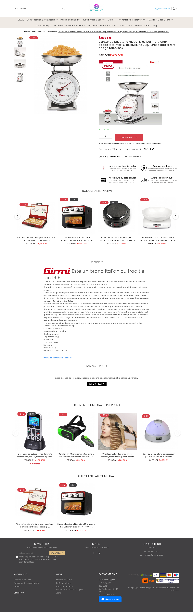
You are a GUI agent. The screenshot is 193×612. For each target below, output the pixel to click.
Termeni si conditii (22, 579)
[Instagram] (99, 553)
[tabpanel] (60, 74)
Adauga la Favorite (110, 156)
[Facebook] (93, 553)
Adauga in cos (129, 137)
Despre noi (19, 593)
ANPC (58, 593)
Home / (27, 32)
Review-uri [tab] (96, 366)
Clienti (59, 574)
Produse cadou (142, 25)
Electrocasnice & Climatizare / (44, 32)
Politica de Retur (63, 583)
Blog (155, 25)
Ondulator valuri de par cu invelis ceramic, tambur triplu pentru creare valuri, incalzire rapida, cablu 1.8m (117, 455)
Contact (17, 586)
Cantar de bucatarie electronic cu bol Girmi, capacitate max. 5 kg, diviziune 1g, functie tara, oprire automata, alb (157, 239)
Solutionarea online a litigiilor (69, 589)
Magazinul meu (21, 574)
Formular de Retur (64, 586)
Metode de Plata (64, 579)
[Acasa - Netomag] (96, 8)
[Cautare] (63, 8)
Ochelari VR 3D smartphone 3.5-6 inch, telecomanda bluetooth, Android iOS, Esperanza (76, 455)
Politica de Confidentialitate (26, 583)
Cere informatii (134, 156)
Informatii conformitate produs (58, 357)
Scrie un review (96, 383)
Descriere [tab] (96, 262)
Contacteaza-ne (112, 599)
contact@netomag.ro (153, 555)
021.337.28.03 (153, 551)
